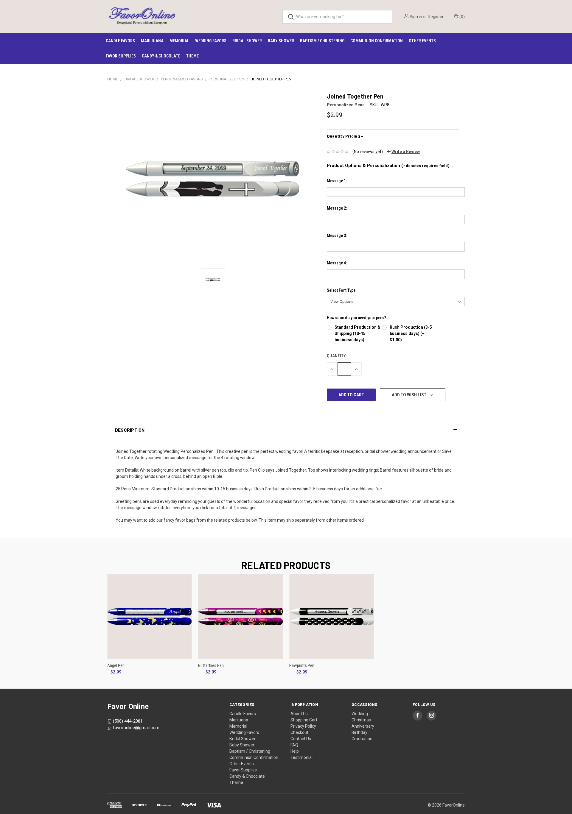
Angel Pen (116, 665)
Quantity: (337, 355)
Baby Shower (281, 40)
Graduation (362, 738)
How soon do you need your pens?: (357, 317)
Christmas (361, 720)
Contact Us (300, 738)
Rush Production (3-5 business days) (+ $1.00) (411, 333)
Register (436, 16)
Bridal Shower (247, 40)
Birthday (359, 732)
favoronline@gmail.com (136, 727)
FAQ (294, 745)
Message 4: (337, 263)
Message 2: (337, 208)
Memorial (179, 40)
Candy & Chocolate (161, 56)
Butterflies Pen (211, 665)
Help (294, 751)
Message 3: (337, 235)
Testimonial (301, 757)
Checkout (299, 732)
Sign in (416, 16)
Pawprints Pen (301, 665)
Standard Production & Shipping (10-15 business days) (357, 333)
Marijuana (152, 40)
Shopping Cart (303, 720)
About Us (299, 713)
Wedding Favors (210, 40)
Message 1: (337, 180)
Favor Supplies (121, 56)
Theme (192, 56)
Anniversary (363, 726)
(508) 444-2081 (128, 721)
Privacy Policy (303, 726)
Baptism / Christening (322, 40)
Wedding (360, 713)
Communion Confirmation (376, 40)
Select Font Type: (341, 290)
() (461, 16)
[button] (286, 430)
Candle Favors (120, 40)
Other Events (422, 40)
